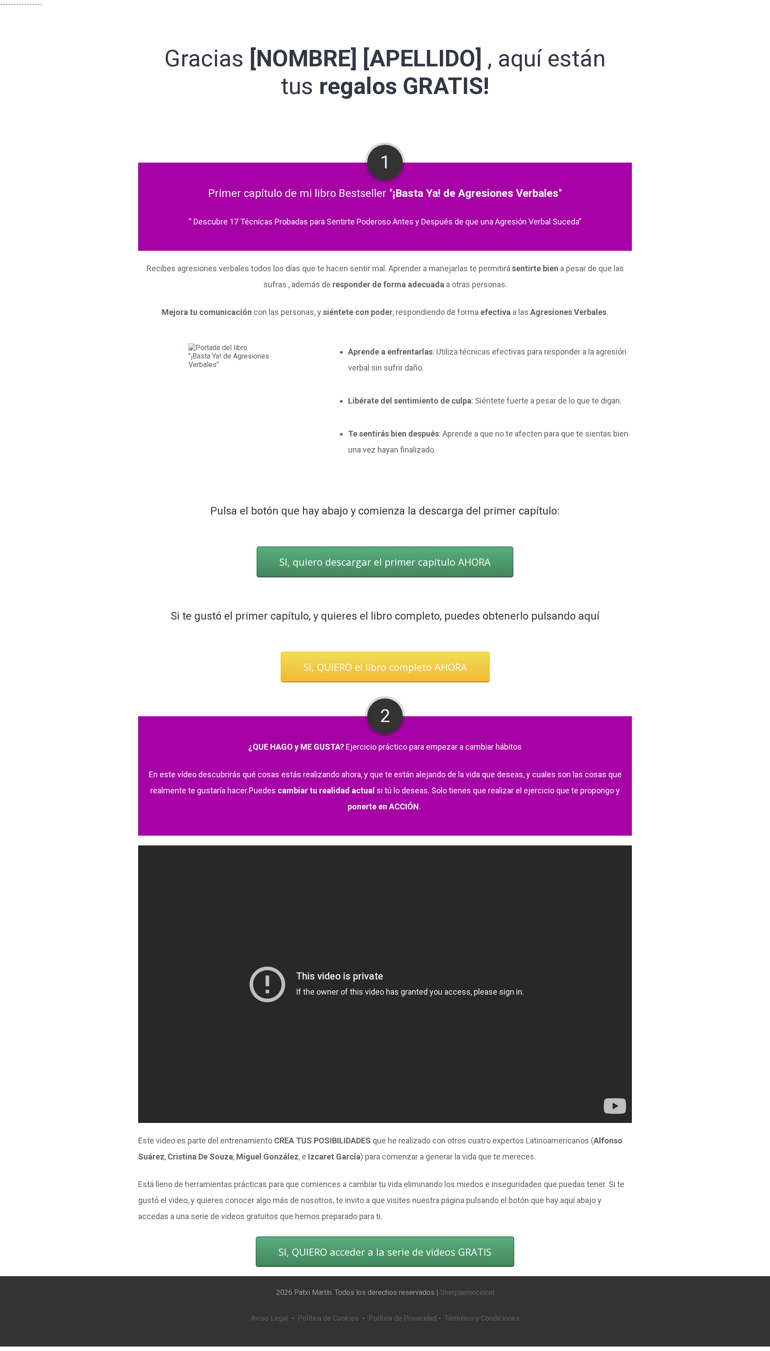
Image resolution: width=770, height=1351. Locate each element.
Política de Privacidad (403, 1318)
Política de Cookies (328, 1318)
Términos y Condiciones (482, 1318)
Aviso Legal (269, 1318)
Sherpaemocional (467, 1292)
